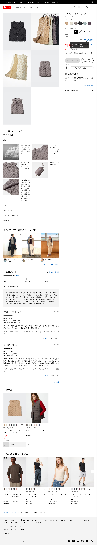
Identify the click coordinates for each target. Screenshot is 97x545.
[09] (80, 23)
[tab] (18, 7)
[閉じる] (85, 45)
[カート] (87, 7)
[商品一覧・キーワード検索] (91, 7)
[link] (50, 2)
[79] (89, 23)
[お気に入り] (79, 7)
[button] (11, 152)
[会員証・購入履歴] (83, 7)
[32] (66, 23)
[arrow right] (57, 245)
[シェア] (66, 67)
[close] (4, 2)
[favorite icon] (22, 489)
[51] (85, 23)
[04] (76, 23)
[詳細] (91, 53)
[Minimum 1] (67, 60)
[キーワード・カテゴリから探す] (75, 7)
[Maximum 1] (77, 60)
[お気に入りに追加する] (20, 235)
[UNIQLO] (7, 7)
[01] (71, 23)
